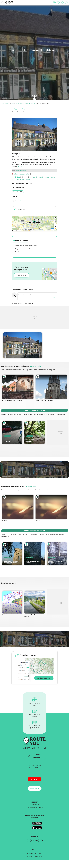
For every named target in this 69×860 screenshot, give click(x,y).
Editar (23, 112)
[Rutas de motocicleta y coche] (17, 387)
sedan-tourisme (7, 98)
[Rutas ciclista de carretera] (51, 387)
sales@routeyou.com (35, 856)
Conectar (34, 788)
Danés (47, 177)
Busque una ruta (36, 766)
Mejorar (34, 779)
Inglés (13, 179)
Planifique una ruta (36, 756)
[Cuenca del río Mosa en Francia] (34, 602)
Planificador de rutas (43, 678)
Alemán (35, 177)
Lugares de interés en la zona (24, 249)
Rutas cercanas (21, 275)
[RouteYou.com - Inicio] (9, 2)
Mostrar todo (35, 366)
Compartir (15, 112)
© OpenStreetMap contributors (50, 231)
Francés (52, 177)
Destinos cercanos (21, 252)
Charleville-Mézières (30, 103)
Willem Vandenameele (21, 170)
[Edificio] (51, 507)
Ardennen (17, 103)
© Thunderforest (40, 231)
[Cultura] (17, 507)
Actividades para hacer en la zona (26, 246)
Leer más (20, 166)
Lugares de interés (6, 103)
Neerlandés (26, 179)
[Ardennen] (12, 602)
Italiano (18, 179)
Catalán (41, 177)
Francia (12, 103)
